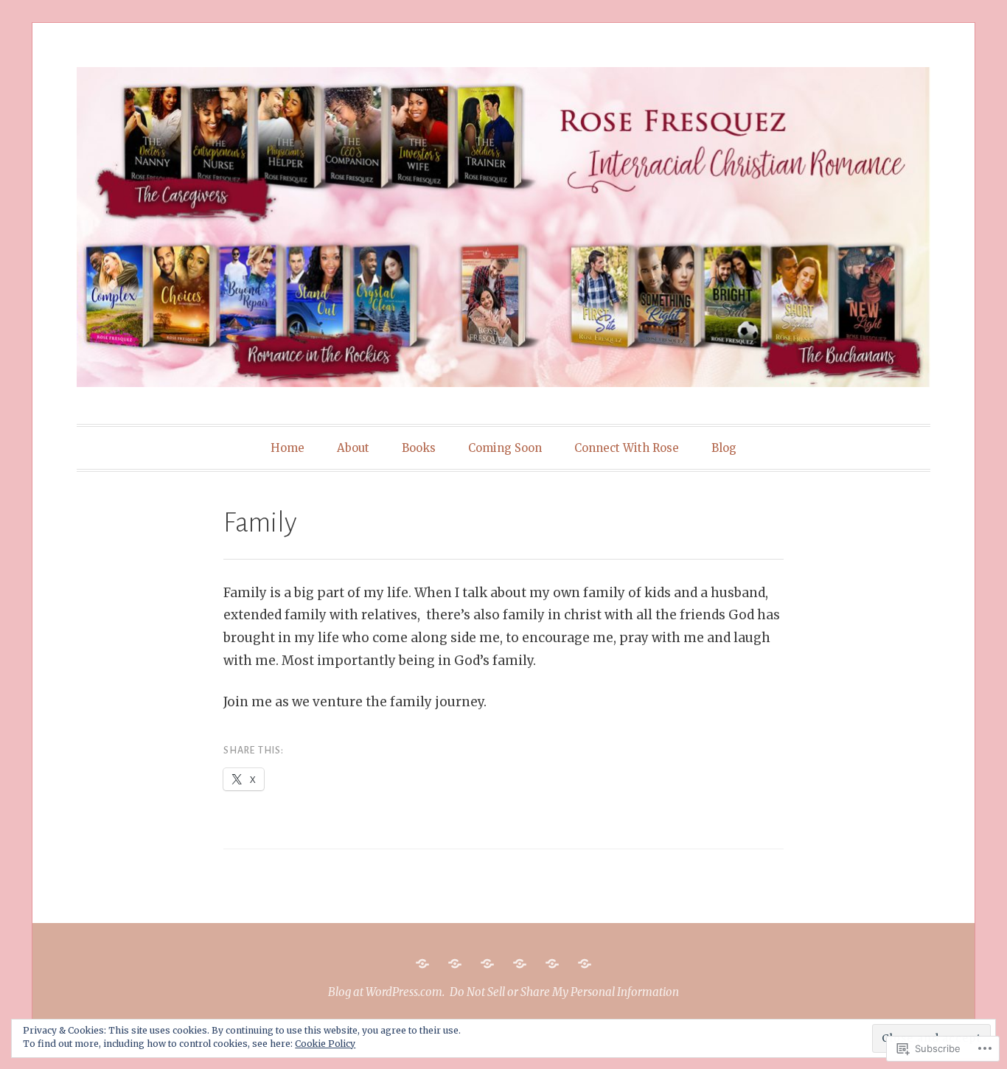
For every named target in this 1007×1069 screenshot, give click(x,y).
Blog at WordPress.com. (386, 992)
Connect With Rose (626, 448)
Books (419, 448)
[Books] (487, 963)
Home (287, 448)
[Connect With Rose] (552, 963)
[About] (455, 963)
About (353, 448)
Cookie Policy (325, 1043)
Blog (723, 448)
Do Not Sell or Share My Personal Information (564, 992)
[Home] (422, 963)
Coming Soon (505, 448)
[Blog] (585, 963)
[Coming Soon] (520, 963)
